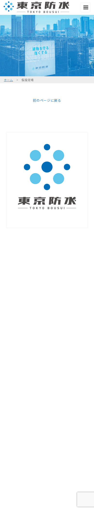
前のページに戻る (47, 100)
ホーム (8, 80)
